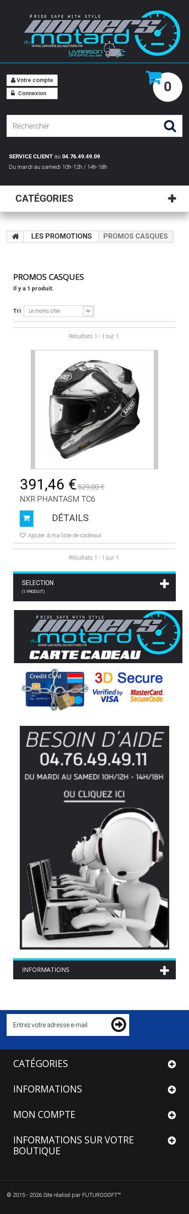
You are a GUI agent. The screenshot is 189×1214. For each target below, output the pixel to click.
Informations (45, 969)
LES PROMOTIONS (61, 236)
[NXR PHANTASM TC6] (94, 409)
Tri (17, 310)
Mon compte (44, 1114)
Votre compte (34, 80)
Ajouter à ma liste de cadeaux (64, 535)
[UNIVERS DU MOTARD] (94, 35)
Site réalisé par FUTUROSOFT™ (82, 1195)
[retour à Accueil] (15, 237)
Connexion (31, 93)
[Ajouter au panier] (26, 519)
